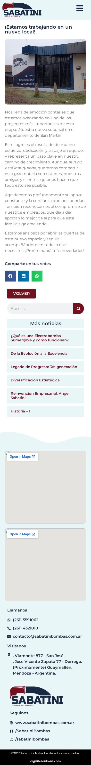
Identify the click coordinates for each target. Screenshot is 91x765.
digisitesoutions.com (45, 761)
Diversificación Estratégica (35, 380)
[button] (10, 276)
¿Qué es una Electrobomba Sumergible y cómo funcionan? (40, 337)
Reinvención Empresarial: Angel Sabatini (40, 395)
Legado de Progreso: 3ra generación (44, 366)
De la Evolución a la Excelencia (39, 353)
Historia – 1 (20, 411)
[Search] (78, 308)
